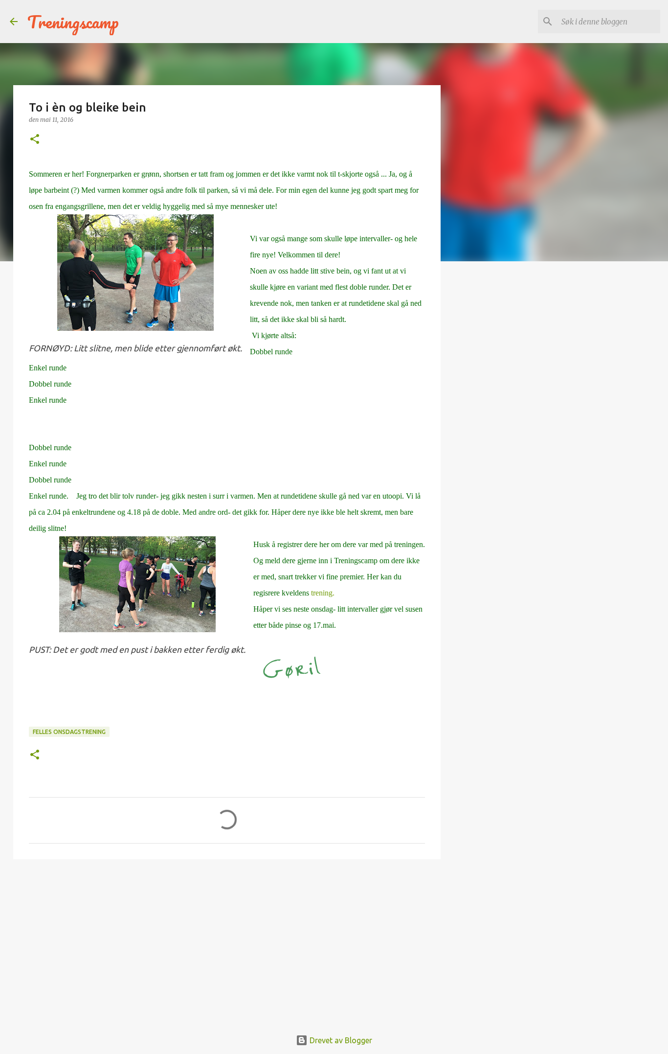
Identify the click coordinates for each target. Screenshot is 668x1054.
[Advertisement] (227, 942)
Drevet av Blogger (340, 1040)
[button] (35, 139)
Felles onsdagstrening (69, 732)
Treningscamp (73, 21)
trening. (321, 593)
